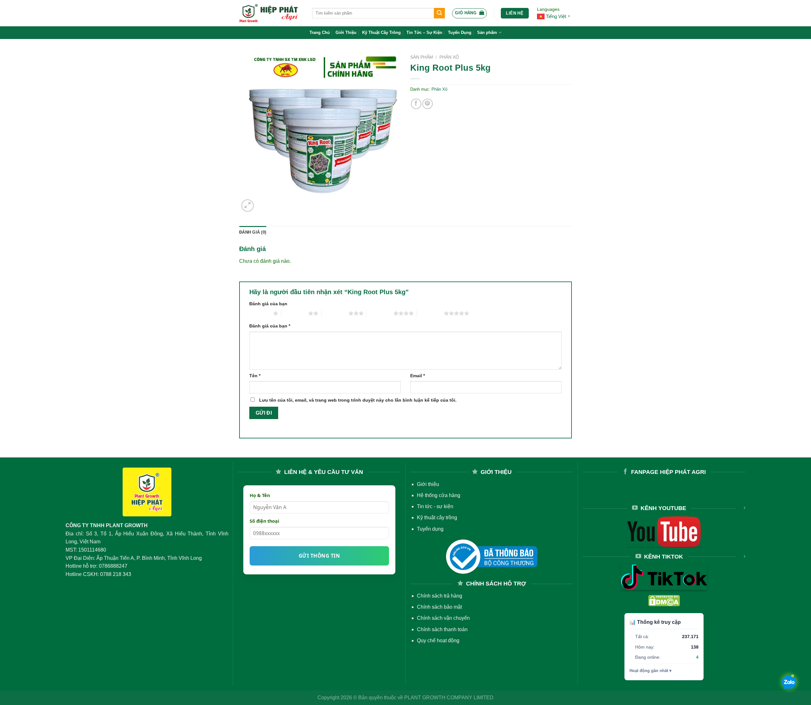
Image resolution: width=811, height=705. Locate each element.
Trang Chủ (320, 32)
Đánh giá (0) (252, 232)
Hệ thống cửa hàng (438, 495)
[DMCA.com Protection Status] (664, 600)
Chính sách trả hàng (439, 595)
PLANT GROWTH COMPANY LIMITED (449, 697)
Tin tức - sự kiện (435, 506)
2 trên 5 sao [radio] (294, 313)
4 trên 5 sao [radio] (380, 313)
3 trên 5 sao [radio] (335, 313)
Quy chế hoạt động (438, 640)
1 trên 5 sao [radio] (259, 313)
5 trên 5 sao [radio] (430, 313)
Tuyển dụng (430, 529)
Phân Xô (449, 57)
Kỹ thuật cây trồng (437, 517)
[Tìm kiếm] (439, 13)
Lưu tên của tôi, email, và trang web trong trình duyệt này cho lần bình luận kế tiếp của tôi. (358, 400)
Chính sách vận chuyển (443, 618)
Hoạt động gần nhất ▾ (650, 670)
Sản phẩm (487, 32)
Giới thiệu (428, 484)
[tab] (252, 232)
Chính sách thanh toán (442, 629)
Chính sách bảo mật (439, 607)
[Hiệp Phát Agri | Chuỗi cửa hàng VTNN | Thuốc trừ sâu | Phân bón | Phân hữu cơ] (271, 13)
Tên (254, 375)
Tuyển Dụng (459, 32)
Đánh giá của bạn (268, 303)
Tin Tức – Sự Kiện (424, 32)
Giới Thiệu (345, 32)
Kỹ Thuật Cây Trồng (381, 32)
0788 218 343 (115, 574)
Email (417, 375)
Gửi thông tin (319, 555)
